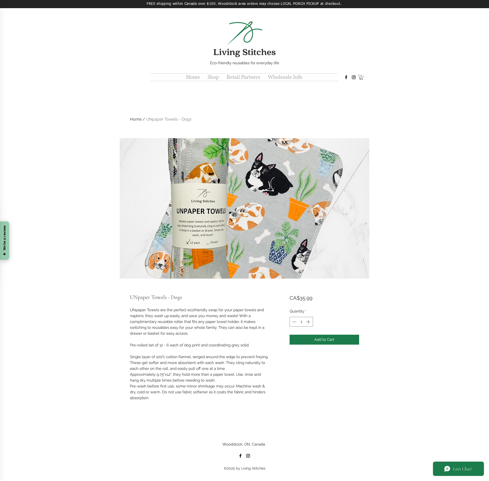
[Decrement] (293, 322)
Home (136, 119)
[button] (213, 77)
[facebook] (346, 77)
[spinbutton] (301, 322)
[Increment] (308, 322)
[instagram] (353, 77)
